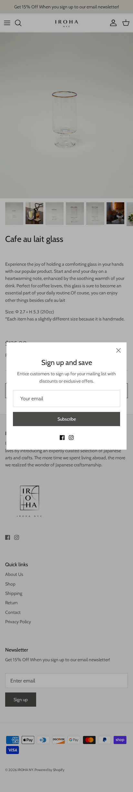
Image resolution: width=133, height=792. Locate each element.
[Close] (118, 350)
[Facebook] (62, 437)
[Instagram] (71, 437)
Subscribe (66, 419)
